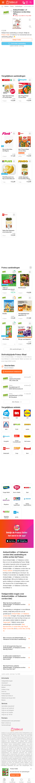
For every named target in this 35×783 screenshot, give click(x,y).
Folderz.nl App (5, 689)
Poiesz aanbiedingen (10, 267)
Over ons (3, 691)
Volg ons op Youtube (7, 712)
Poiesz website (7, 570)
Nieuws (3, 700)
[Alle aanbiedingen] (30, 267)
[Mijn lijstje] (26, 2)
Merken (3, 687)
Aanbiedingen (18, 6)
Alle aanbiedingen (6, 685)
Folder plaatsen (5, 693)
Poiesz (12, 6)
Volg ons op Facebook (7, 708)
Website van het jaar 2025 (8, 698)
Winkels (6, 6)
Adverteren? (4, 683)
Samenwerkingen (6, 725)
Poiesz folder (5, 35)
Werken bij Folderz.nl (7, 695)
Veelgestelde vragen (7, 681)
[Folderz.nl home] (11, 2)
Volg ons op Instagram (7, 710)
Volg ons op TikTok (6, 714)
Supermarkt (7, 622)
